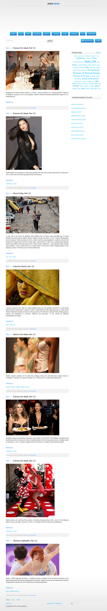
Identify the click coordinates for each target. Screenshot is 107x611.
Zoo (100, 83)
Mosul (14, 256)
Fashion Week (25, 387)
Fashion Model (10, 387)
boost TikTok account (77, 135)
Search (50, 40)
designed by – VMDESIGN (54, 603)
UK (93, 81)
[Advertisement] (53, 18)
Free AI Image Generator (78, 108)
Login (98, 40)
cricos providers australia (78, 138)
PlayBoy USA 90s (76, 112)
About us (8, 603)
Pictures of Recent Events (86, 73)
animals (76, 86)
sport (7, 591)
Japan (98, 67)
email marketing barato (78, 131)
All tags (98, 52)
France (98, 65)
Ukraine (74, 83)
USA (96, 81)
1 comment (32, 261)
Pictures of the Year (81, 76)
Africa (75, 56)
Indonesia (92, 67)
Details (8, 102)
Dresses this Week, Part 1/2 (24, 48)
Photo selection (82, 70)
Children (88, 58)
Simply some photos (90, 79)
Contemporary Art (78, 62)
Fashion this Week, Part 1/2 (24, 334)
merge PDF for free (77, 123)
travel (88, 88)
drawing (86, 86)
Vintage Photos (93, 83)
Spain (84, 81)
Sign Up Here (88, 40)
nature (97, 86)
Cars (97, 56)
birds (81, 86)
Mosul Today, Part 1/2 (22, 193)
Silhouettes (77, 79)
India (7, 324)
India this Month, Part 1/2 (23, 266)
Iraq (10, 256)
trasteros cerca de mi (77, 127)
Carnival (93, 56)
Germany (75, 67)
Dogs (98, 62)
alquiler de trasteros (77, 104)
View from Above (82, 83)
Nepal (74, 70)
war (7, 256)
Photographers (93, 70)
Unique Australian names (78, 119)
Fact (7, 48)
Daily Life (12, 324)
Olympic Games (14, 591)
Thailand (89, 81)
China (94, 58)
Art (85, 56)
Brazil (88, 56)
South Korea (78, 81)
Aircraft (80, 56)
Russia (98, 76)
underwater (93, 88)
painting (74, 88)
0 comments (32, 108)
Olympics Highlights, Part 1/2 (25, 541)
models (17, 387)
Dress (15, 183)
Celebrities (9, 183)
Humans (81, 67)
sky (79, 88)
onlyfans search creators (78, 115)
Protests (92, 76)
